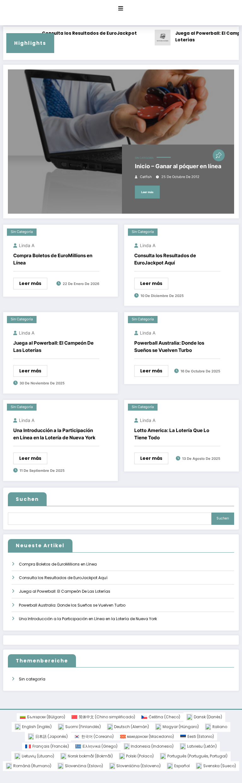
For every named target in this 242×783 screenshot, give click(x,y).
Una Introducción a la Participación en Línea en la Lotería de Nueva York (54, 434)
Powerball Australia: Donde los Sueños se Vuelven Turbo (169, 346)
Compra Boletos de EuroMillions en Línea (52, 259)
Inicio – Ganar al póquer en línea (178, 166)
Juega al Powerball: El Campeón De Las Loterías (53, 346)
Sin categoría (144, 158)
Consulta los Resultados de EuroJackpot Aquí (83, 36)
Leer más (147, 192)
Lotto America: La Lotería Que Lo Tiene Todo (171, 434)
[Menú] (120, 8)
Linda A (26, 245)
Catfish (146, 177)
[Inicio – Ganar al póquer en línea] (121, 141)
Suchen (27, 499)
